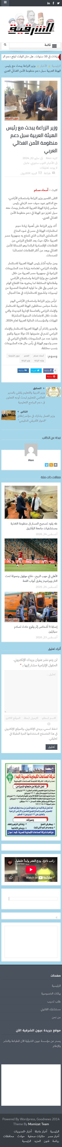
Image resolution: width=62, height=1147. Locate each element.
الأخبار (50, 163)
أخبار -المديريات (23, 1131)
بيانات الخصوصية (51, 993)
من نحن (56, 1017)
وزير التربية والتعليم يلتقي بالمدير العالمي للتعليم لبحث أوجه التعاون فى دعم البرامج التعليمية (25, 397)
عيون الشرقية (14, 356)
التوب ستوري (38, 163)
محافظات (8, 1136)
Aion (49, 158)
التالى (24, 412)
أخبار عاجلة (41, 1131)
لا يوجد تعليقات (48, 167)
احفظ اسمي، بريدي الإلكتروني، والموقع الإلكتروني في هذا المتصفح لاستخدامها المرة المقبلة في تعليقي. (31, 734)
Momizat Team (38, 1124)
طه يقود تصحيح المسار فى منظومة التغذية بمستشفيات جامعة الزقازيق (34, 526)
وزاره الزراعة (39, 360)
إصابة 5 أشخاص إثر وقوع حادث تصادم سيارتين (35, 629)
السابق (37, 388)
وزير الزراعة (25, 360)
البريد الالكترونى (29, 173)
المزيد (37, 1141)
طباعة (47, 173)
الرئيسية (56, 985)
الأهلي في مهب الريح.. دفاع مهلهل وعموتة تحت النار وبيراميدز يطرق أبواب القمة (31, 579)
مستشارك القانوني (51, 1009)
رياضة (55, 1141)
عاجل (26, 163)
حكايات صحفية (36, 1136)
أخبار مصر (53, 1136)
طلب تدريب (54, 1001)
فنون (46, 1141)
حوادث (21, 1136)
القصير (26, 356)
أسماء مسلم (39, 356)
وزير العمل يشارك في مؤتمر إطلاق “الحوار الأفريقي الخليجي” (36, 418)
